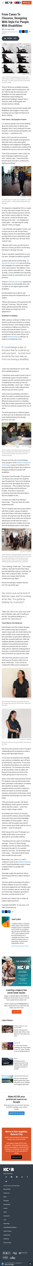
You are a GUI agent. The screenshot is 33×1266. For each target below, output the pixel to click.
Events (5, 1208)
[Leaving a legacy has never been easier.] (16, 971)
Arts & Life (17, 1043)
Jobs (5, 1219)
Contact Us (7, 1216)
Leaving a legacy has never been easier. (16, 991)
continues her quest (15, 282)
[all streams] (30, 1264)
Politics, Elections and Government (20, 1026)
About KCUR (7, 1189)
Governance (7, 1235)
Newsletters (7, 1204)
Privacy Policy (7, 1242)
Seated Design (12, 337)
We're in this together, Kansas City (16, 1133)
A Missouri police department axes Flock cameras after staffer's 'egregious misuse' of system (21, 1065)
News (15, 1058)
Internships (7, 1223)
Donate (27, 2)
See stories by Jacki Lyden (19, 946)
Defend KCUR (16, 1157)
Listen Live (6, 1193)
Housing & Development (21, 1076)
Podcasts (6, 1200)
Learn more (16, 1012)
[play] (3, 1264)
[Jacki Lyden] (6, 922)
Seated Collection (25, 862)
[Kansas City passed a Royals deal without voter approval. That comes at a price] (7, 1029)
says (20, 859)
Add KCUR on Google (16, 1113)
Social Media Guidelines (10, 1227)
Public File (6, 1239)
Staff (5, 1212)
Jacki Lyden (10, 29)
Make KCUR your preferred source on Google (16, 1099)
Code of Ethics (8, 1231)
